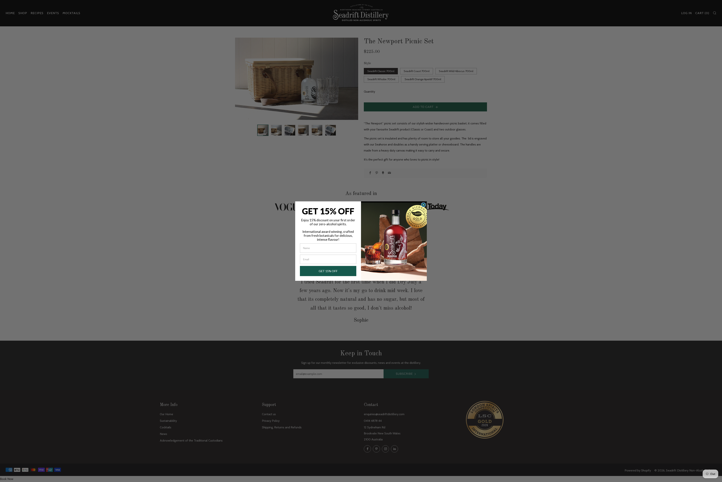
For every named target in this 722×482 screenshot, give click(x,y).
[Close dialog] (423, 205)
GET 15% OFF (328, 271)
